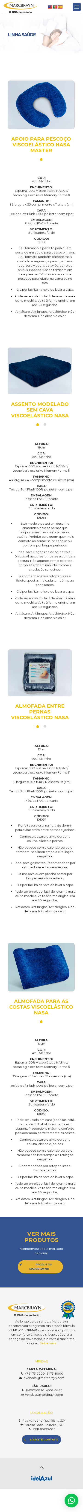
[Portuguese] (55, 7)
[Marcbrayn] (20, 7)
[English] (50, 7)
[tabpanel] (41, 117)
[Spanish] (60, 7)
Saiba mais (48, 1343)
